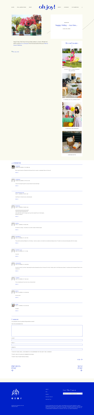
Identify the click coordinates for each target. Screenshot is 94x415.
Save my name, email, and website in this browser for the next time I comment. (32, 351)
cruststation (19, 192)
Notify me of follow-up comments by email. (23, 354)
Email (13, 342)
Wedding (66, 22)
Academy (66, 7)
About (59, 7)
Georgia (18, 236)
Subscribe (81, 393)
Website (14, 347)
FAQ (46, 391)
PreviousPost (16, 367)
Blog (13, 7)
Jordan (17, 179)
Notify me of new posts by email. (21, 356)
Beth (16, 291)
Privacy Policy (49, 396)
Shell (17, 223)
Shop (30, 7)
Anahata (18, 263)
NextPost (80, 367)
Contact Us (48, 399)
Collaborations (21, 7)
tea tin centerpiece (24, 43)
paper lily (18, 249)
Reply (17, 172)
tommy (17, 277)
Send (78, 359)
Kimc (16, 304)
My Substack (75, 7)
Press (47, 394)
